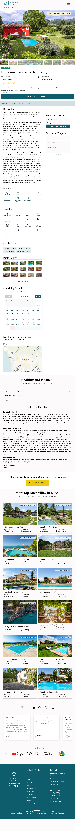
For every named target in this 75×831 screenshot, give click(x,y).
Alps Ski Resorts (31, 797)
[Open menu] (68, 3)
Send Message (58, 155)
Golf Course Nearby (10, 248)
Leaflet (23, 371)
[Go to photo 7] (57, 62)
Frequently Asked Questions (40, 814)
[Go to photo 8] (66, 62)
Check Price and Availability (58, 127)
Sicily (28, 786)
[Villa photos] (37, 34)
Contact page (54, 784)
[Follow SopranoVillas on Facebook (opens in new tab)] (17, 786)
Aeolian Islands (31, 788)
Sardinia (29, 783)
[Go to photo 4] (30, 62)
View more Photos (23, 282)
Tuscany (29, 774)
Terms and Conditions (16, 814)
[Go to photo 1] (4, 62)
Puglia (28, 780)
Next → (38, 296)
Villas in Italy (6, 7)
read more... (4, 92)
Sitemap (51, 814)
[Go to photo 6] (48, 62)
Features (13, 104)
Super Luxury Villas (24, 248)
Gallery (20, 104)
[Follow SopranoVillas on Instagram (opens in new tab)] (14, 786)
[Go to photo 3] (22, 62)
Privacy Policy (27, 814)
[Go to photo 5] (39, 62)
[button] (20, 359)
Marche (29, 800)
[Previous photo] (3, 37)
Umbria (29, 777)
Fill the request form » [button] (37, 483)
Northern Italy (31, 803)
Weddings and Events (23, 251)
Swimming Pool (9, 251)
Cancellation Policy (12, 400)
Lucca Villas (22, 7)
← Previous (8, 296)
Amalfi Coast (30, 791)
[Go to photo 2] (13, 62)
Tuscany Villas (14, 7)
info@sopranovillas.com (57, 782)
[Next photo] (71, 37)
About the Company (14, 783)
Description (5, 104)
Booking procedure (12, 395)
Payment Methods (12, 391)
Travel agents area (59, 814)
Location (27, 104)
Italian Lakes (30, 794)
